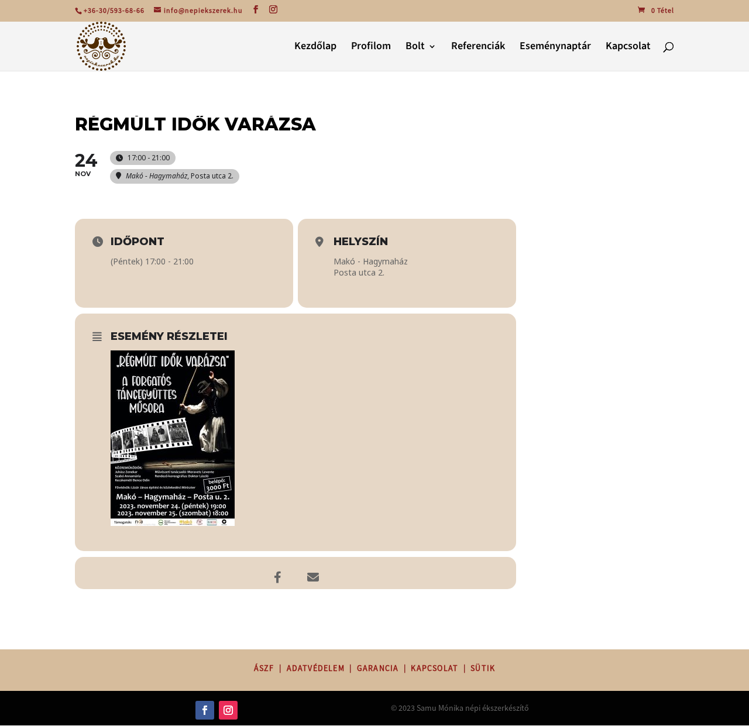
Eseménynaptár (555, 47)
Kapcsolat (628, 47)
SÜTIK (482, 668)
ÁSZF (264, 668)
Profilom (371, 47)
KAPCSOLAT (434, 668)
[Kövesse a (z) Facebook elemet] (204, 710)
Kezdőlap (315, 47)
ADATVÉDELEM (316, 668)
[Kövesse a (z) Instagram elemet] (228, 710)
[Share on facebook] (278, 571)
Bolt (415, 47)
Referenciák (478, 47)
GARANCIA (378, 668)
